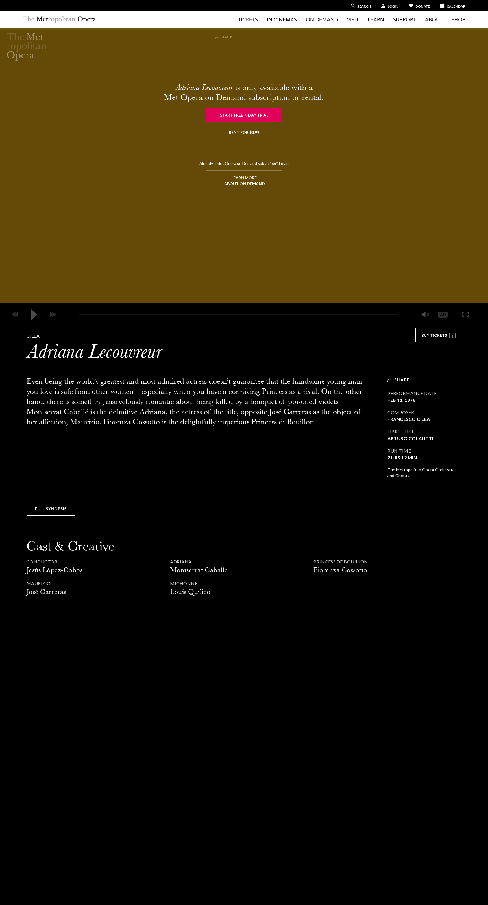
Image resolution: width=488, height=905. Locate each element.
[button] (244, 115)
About (434, 19)
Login (284, 163)
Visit (353, 19)
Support (404, 19)
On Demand (322, 19)
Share (401, 379)
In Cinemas (282, 19)
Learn (376, 19)
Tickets (248, 19)
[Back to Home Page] (27, 47)
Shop (458, 19)
